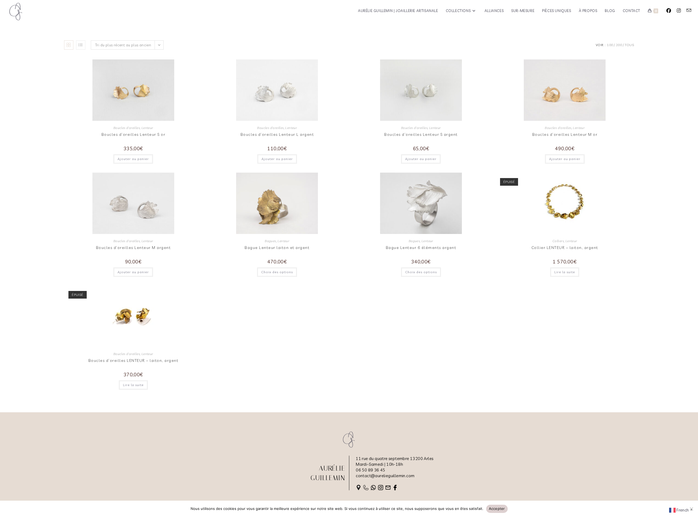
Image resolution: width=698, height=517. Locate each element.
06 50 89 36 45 (370, 470)
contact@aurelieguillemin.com (385, 475)
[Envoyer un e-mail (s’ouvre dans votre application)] (688, 10)
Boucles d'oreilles (126, 128)
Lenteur (147, 128)
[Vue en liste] (80, 45)
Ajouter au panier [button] (133, 159)
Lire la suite (564, 272)
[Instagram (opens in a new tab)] (679, 10)
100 (610, 45)
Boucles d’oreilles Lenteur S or (133, 134)
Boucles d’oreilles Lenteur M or (565, 134)
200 (619, 45)
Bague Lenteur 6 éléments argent (421, 247)
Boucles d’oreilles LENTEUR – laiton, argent (133, 360)
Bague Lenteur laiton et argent (277, 247)
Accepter (497, 508)
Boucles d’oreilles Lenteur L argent (277, 134)
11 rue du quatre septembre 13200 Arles (394, 458)
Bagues (270, 241)
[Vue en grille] (68, 45)
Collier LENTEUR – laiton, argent (564, 247)
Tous (629, 45)
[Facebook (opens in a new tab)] (668, 10)
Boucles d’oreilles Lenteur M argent (133, 247)
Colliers (558, 241)
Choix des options (277, 272)
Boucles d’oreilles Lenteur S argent (421, 134)
